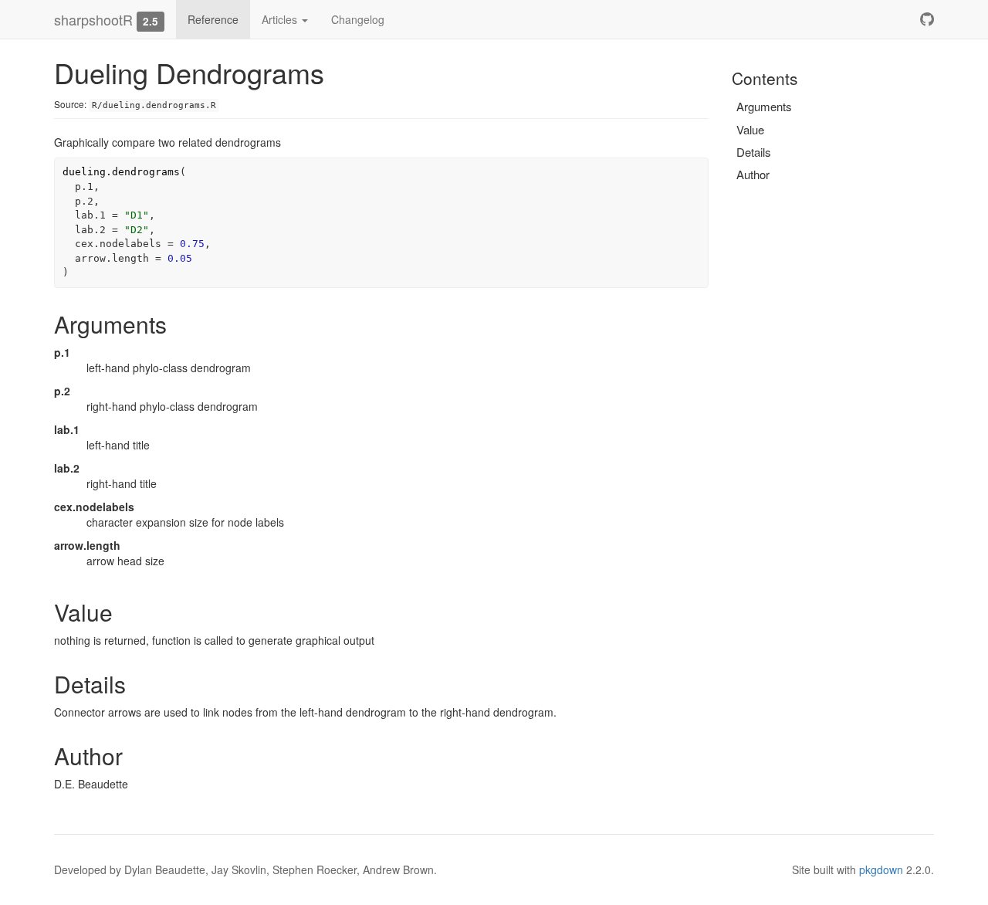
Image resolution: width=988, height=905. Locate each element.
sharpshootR (93, 19)
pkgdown (881, 869)
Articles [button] (281, 19)
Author (753, 174)
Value (750, 129)
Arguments (764, 106)
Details (753, 152)
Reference (213, 19)
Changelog (357, 19)
